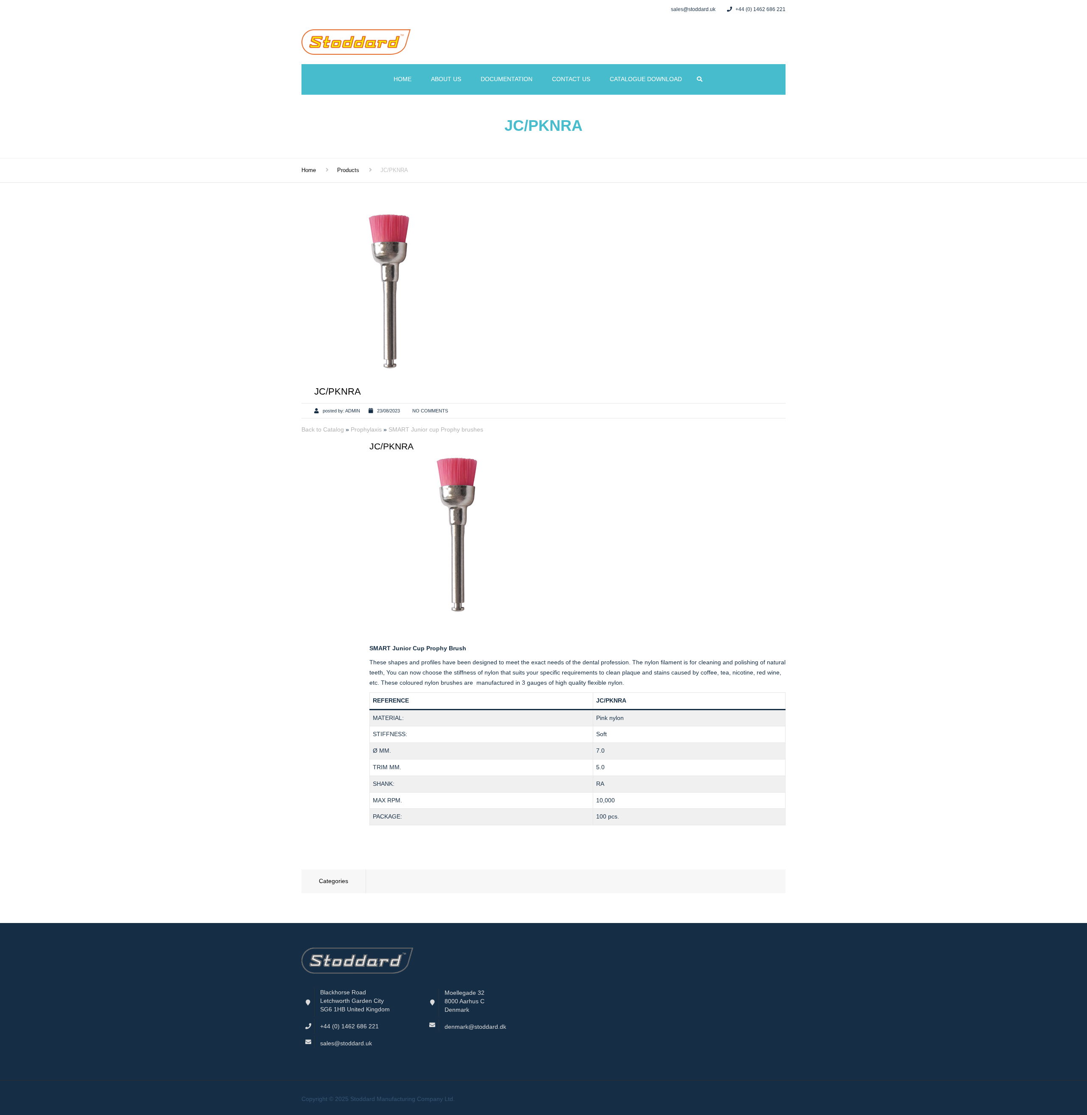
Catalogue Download (646, 79)
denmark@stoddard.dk (475, 1026)
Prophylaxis (367, 429)
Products (348, 170)
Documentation (506, 79)
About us (446, 79)
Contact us (571, 79)
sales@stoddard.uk (346, 1043)
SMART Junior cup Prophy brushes (436, 429)
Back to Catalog (323, 429)
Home (402, 79)
